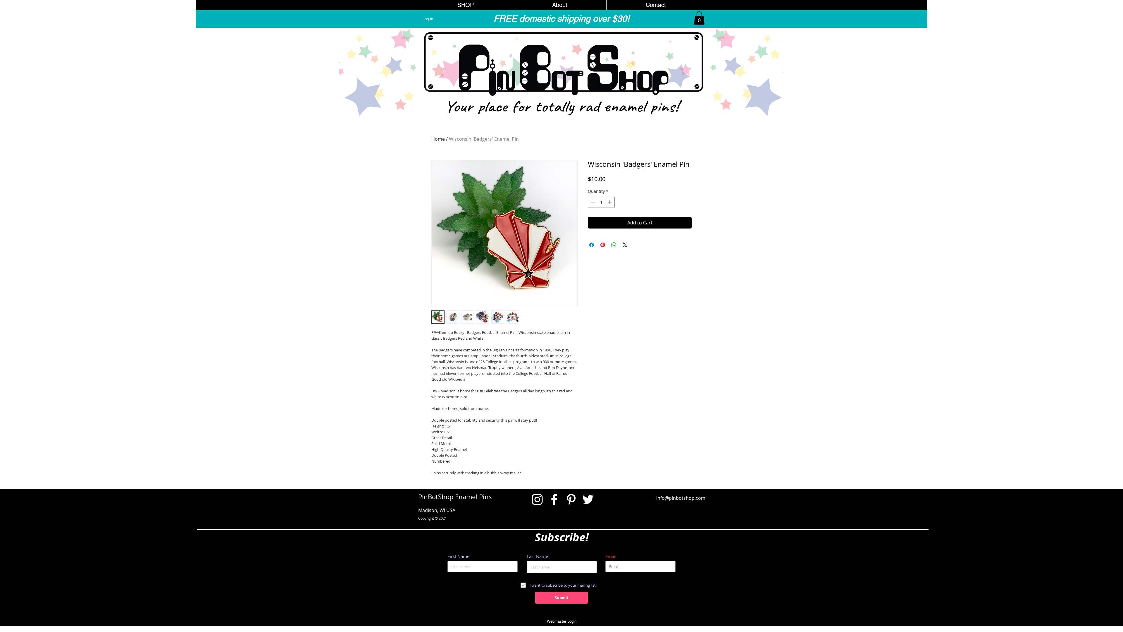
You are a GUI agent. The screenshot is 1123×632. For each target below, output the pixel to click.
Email (610, 556)
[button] (699, 18)
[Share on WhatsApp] (613, 244)
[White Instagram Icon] (537, 499)
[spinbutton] (601, 202)
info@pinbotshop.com (680, 498)
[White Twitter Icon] (588, 499)
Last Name (537, 556)
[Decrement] (592, 202)
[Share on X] (624, 244)
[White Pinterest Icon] (571, 499)
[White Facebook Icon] (554, 499)
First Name (458, 556)
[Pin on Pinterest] (602, 244)
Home (438, 139)
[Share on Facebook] (591, 244)
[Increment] (610, 202)
